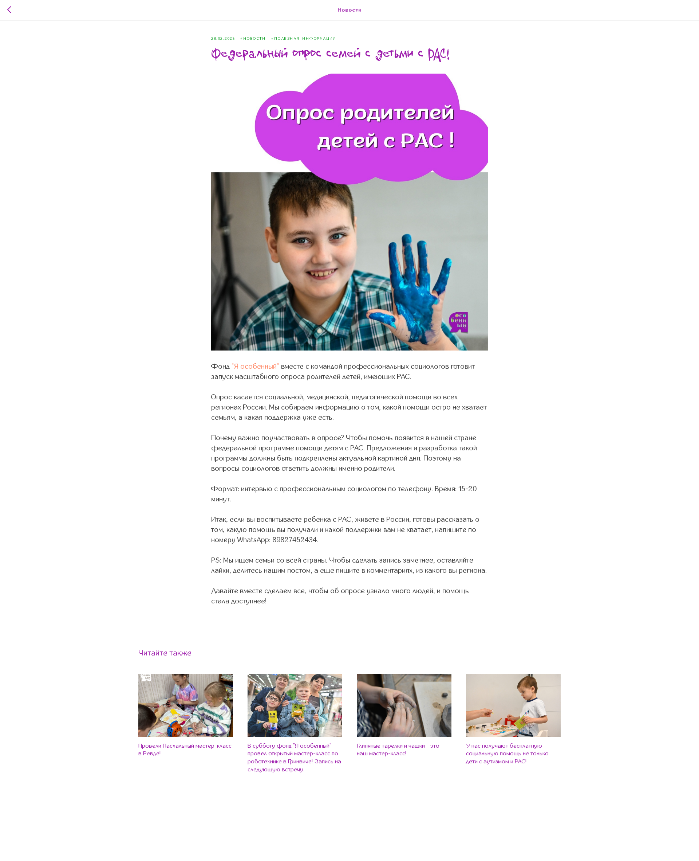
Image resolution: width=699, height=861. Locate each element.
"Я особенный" (255, 366)
